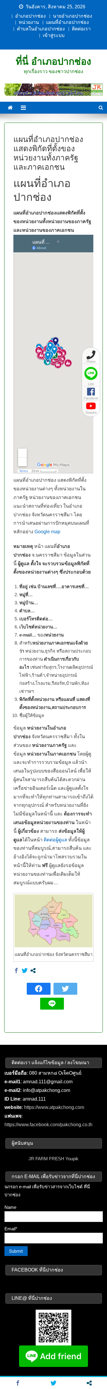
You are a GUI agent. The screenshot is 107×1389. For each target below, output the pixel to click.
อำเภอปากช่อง (30, 15)
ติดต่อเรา (81, 28)
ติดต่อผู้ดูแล (55, 839)
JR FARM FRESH (46, 1158)
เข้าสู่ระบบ (53, 35)
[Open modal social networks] (33, 971)
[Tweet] (25, 971)
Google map (47, 531)
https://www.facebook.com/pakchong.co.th (48, 1124)
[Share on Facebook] (16, 971)
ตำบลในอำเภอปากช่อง (41, 28)
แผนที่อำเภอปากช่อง (67, 22)
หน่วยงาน (29, 22)
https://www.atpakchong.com (54, 1107)
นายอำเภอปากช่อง (72, 15)
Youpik (71, 1158)
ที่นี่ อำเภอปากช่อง (53, 61)
